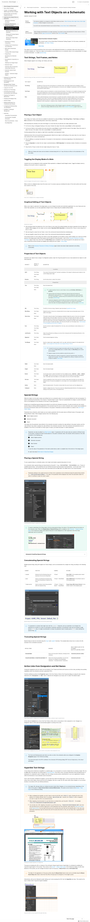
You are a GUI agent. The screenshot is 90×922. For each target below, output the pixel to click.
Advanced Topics (8, 64)
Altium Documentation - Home (11, 120)
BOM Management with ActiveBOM (9, 81)
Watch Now (41, 46)
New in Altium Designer (9, 8)
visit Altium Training (49, 43)
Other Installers (61, 33)
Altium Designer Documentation (33, 7)
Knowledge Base (8, 122)
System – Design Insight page (58, 866)
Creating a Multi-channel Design (11, 51)
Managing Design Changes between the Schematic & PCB (10, 85)
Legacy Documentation (47, 33)
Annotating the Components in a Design (12, 60)
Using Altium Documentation (11, 115)
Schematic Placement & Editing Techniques (67, 7)
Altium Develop (68, 21)
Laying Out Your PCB (8, 87)
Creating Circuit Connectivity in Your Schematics (11, 45)
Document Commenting (69, 106)
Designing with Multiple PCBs (10, 98)
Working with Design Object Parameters (12, 38)
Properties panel (50, 772)
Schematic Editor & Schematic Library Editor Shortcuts (11, 67)
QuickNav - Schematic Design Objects (11, 74)
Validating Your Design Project (11, 62)
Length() (53, 641)
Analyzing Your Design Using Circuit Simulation (10, 78)
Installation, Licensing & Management (9, 110)
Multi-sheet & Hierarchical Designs (45, 451)
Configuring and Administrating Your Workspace (10, 106)
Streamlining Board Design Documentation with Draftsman (10, 92)
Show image (59, 358)
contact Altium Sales (64, 25)
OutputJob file (35, 808)
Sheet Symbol (48, 432)
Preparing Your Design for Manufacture (9, 96)
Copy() (47, 641)
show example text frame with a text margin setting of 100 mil (59, 343)
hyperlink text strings (71, 308)
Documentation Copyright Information (10, 118)
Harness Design (7, 100)
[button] (55, 554)
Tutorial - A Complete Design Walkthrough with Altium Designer (11, 11)
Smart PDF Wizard (79, 806)
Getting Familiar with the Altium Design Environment (10, 14)
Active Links (81, 302)
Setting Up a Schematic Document (10, 21)
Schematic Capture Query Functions (10, 71)
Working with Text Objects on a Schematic (12, 28)
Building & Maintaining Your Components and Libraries (9, 103)
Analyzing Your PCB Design (9, 89)
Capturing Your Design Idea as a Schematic (49, 7)
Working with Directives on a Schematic (12, 31)
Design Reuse (8, 54)
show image (64, 241)
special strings (43, 52)
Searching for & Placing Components (10, 42)
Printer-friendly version (84, 921)
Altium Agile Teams (76, 21)
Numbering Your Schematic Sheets (10, 56)
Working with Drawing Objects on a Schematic (12, 35)
